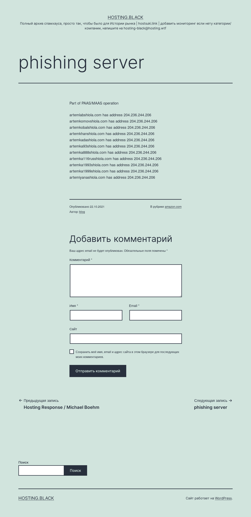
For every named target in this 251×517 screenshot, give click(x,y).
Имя (73, 305)
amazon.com (173, 206)
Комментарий (80, 259)
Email (134, 305)
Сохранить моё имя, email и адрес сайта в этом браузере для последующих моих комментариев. (127, 354)
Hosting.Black (125, 17)
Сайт (73, 328)
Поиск (23, 462)
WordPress (223, 498)
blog (82, 212)
